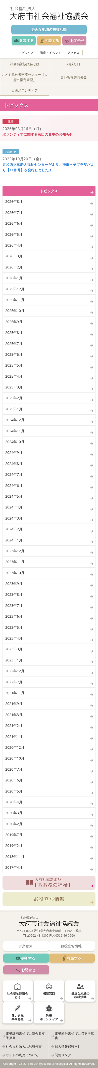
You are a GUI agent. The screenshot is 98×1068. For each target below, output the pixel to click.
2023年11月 (14, 561)
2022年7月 (13, 682)
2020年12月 (14, 747)
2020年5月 (13, 791)
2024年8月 (13, 463)
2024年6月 (13, 485)
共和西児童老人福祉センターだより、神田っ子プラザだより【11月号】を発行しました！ (48, 167)
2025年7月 (13, 343)
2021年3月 (13, 714)
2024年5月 (13, 496)
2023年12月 (14, 550)
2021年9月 (13, 703)
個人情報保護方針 (68, 1046)
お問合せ (77, 40)
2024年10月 (14, 441)
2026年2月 (13, 267)
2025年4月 (13, 376)
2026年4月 (13, 245)
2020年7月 (13, 769)
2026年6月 (13, 223)
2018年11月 (14, 856)
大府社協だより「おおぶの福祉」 (49, 883)
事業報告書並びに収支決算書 (74, 1035)
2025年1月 (13, 409)
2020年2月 (13, 823)
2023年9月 (13, 583)
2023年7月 (13, 605)
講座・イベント (50, 53)
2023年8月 (13, 594)
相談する (52, 40)
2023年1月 (13, 660)
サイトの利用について (22, 1055)
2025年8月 (13, 332)
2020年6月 (13, 780)
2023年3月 (13, 649)
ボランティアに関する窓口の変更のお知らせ (38, 134)
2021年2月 (13, 725)
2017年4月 (13, 867)
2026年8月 (13, 201)
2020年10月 (14, 758)
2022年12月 (14, 670)
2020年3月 (13, 812)
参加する (27, 40)
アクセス (73, 53)
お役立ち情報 (49, 899)
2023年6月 (13, 616)
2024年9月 (13, 452)
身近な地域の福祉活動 (49, 29)
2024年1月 (13, 540)
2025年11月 (14, 299)
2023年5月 (13, 627)
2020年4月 (13, 802)
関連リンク (63, 1055)
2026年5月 (13, 234)
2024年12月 (14, 419)
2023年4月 (13, 638)
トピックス (26, 53)
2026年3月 (13, 256)
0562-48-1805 (38, 935)
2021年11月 (14, 692)
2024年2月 (13, 529)
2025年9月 (13, 321)
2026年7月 (13, 212)
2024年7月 (13, 474)
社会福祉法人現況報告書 (24, 1046)
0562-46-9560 (65, 935)
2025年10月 (14, 310)
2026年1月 (13, 277)
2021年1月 (13, 736)
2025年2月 (13, 397)
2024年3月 (13, 518)
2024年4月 (13, 507)
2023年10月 (14, 572)
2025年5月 (13, 365)
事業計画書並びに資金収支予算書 (25, 1035)
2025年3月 (13, 387)
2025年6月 (13, 354)
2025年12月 (14, 289)
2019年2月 (13, 845)
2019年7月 (13, 834)
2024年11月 (14, 430)
